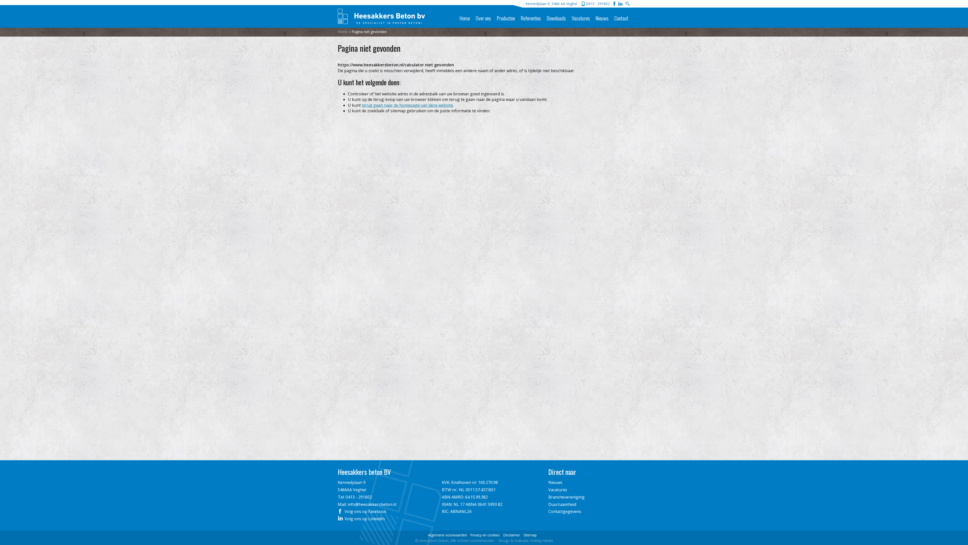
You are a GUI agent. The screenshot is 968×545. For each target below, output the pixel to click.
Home (465, 18)
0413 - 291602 (598, 3)
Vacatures (581, 18)
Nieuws (602, 18)
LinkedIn (620, 4)
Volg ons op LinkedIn (365, 519)
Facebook (614, 4)
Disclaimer (511, 535)
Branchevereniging (566, 497)
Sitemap (530, 535)
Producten (506, 18)
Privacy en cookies (485, 535)
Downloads (556, 18)
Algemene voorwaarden (447, 535)
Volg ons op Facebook (365, 511)
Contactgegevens (564, 511)
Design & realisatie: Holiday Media (526, 540)
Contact (621, 18)
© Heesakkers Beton (454, 540)
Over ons (483, 18)
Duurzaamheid (562, 504)
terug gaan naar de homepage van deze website (407, 105)
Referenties (531, 18)
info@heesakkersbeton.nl (372, 504)
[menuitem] (464, 14)
